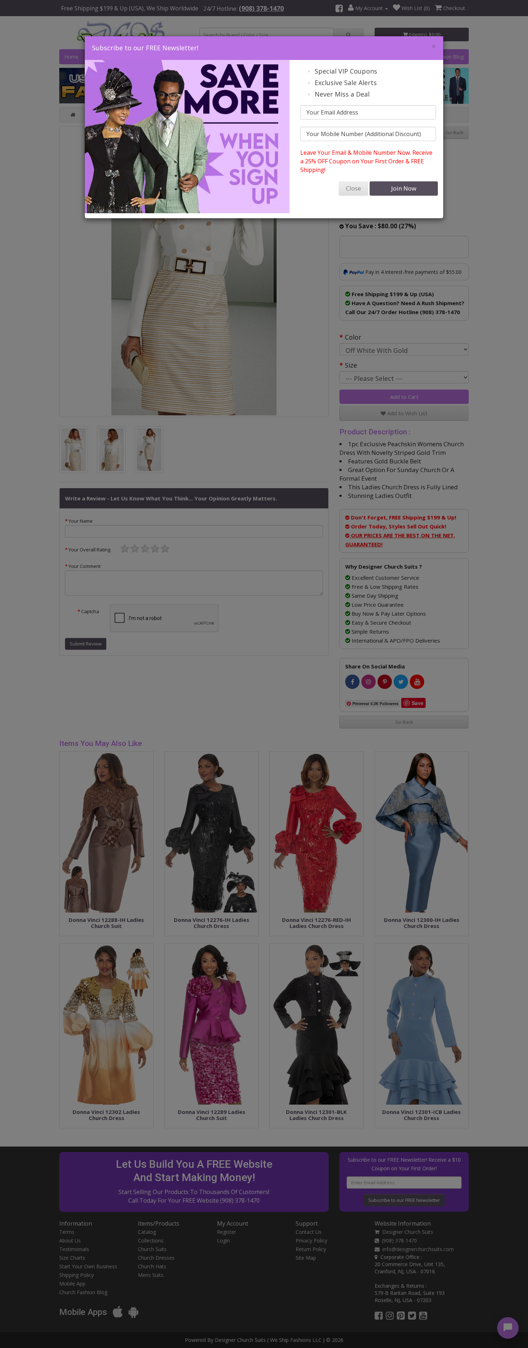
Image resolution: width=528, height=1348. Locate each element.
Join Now (403, 188)
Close (353, 188)
